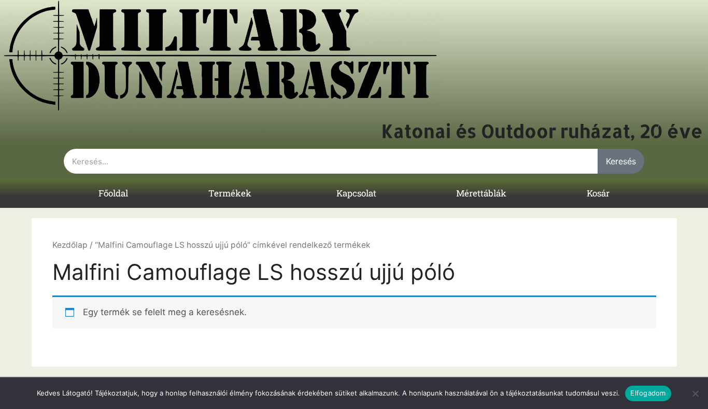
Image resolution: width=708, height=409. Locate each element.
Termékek (229, 193)
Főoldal (113, 193)
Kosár (598, 193)
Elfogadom (647, 393)
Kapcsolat (356, 193)
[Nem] (695, 393)
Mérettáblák (481, 193)
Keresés (621, 161)
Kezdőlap (70, 245)
